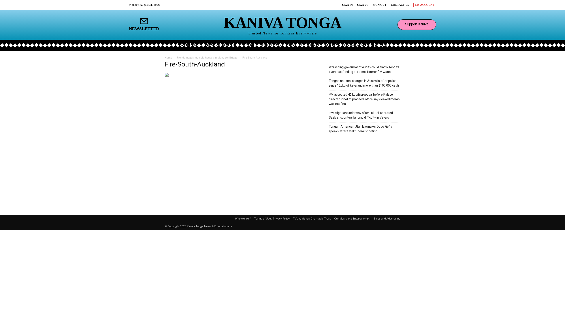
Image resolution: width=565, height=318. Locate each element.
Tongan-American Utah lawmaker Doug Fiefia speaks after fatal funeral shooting (360, 129)
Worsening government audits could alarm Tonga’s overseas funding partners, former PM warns (364, 69)
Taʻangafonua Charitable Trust (312, 218)
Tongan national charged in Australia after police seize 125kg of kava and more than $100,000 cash (364, 83)
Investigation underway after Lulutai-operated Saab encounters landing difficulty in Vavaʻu (361, 115)
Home (168, 57)
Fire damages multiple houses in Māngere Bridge (207, 57)
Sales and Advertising (387, 218)
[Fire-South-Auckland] (241, 76)
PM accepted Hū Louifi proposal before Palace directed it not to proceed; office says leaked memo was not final (364, 99)
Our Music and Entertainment (352, 218)
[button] (384, 45)
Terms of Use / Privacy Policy (272, 218)
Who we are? (243, 218)
